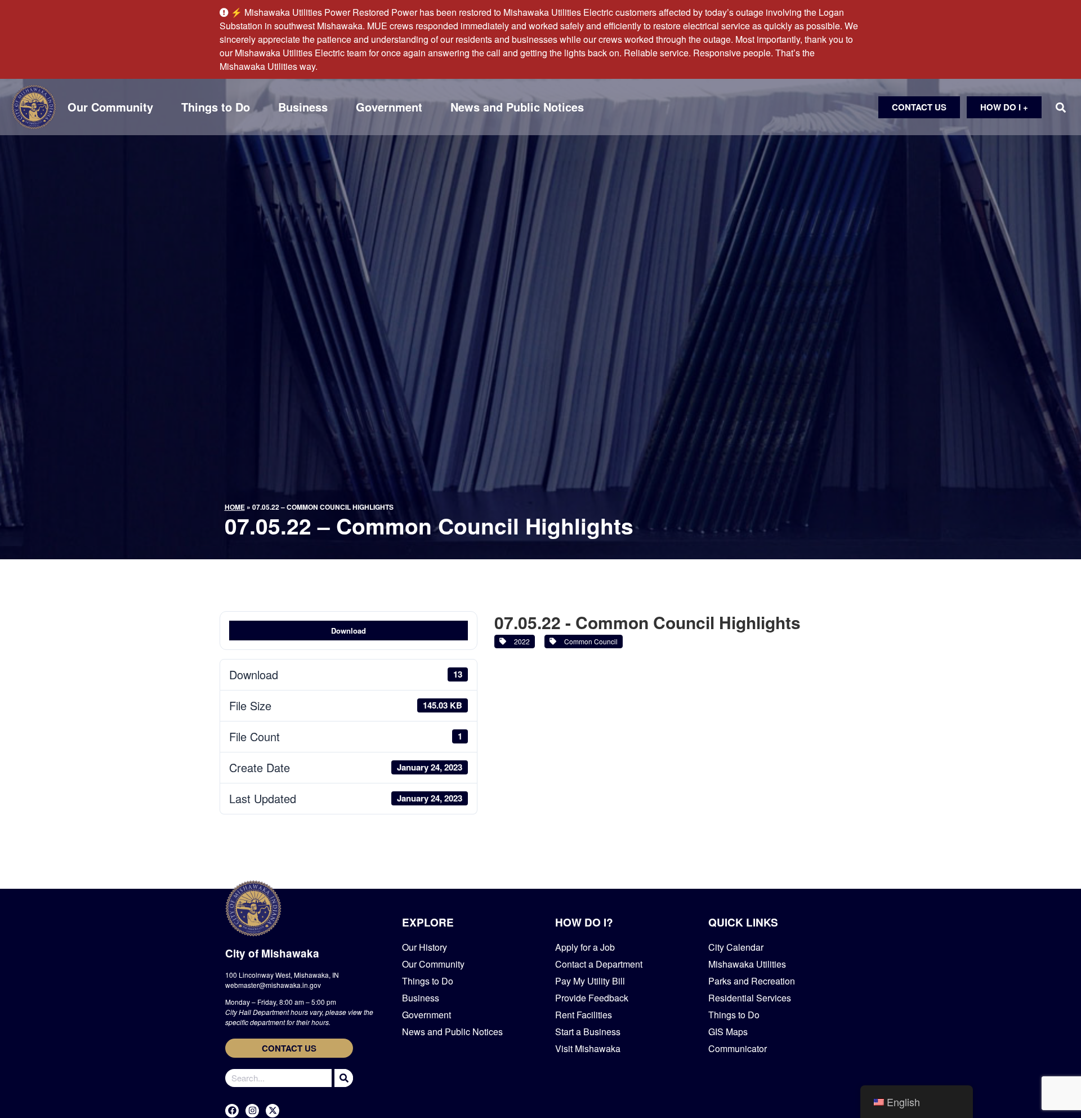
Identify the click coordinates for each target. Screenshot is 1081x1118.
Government (389, 107)
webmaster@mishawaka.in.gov (273, 985)
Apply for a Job (585, 947)
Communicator (737, 1048)
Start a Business (587, 1031)
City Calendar (735, 947)
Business (303, 107)
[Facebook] (232, 1110)
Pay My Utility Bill (590, 980)
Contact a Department (598, 963)
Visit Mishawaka (587, 1048)
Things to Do (215, 107)
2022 (520, 641)
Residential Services (749, 997)
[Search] (342, 1078)
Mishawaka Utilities (747, 963)
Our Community (110, 107)
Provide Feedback (591, 997)
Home (235, 507)
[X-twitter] (272, 1110)
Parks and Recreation (751, 980)
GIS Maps (728, 1031)
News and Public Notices (517, 107)
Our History (424, 947)
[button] (1060, 107)
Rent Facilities (583, 1014)
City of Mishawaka (272, 953)
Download (348, 630)
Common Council (589, 641)
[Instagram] (252, 1110)
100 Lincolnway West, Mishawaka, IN (282, 974)
